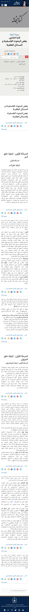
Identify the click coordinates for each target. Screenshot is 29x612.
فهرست (26, 57)
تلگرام (17, 54)
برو (2, 57)
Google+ (14, 54)
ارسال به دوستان (5, 54)
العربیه (4, 1)
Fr (9, 1)
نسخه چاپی (5, 126)
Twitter (11, 54)
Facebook (8, 54)
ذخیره (3, 126)
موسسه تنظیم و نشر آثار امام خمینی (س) (13, 606)
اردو (2, 1)
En (7, 1)
